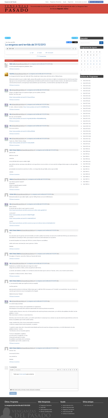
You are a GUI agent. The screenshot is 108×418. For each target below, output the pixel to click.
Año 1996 (86, 156)
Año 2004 (87, 136)
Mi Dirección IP (89, 405)
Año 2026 (86, 80)
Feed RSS (42, 407)
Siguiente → (74, 38)
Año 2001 (86, 143)
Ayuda (64, 2)
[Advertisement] (54, 24)
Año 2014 (87, 111)
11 (87, 61)
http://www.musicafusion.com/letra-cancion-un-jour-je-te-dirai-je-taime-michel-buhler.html (32, 223)
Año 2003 (86, 138)
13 (93, 61)
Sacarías (11, 73)
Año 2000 (86, 146)
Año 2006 (87, 131)
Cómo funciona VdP (67, 411)
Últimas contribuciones (46, 411)
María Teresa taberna (15, 150)
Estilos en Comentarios (68, 413)
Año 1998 (86, 151)
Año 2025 (87, 83)
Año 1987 (86, 179)
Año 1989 (86, 174)
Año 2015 (87, 108)
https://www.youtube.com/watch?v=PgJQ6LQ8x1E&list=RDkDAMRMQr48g (27, 118)
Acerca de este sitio (68, 405)
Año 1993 (86, 164)
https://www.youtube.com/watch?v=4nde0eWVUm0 (22, 218)
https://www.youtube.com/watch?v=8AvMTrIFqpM (21, 215)
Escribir (12, 369)
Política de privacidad (68, 407)
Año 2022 (86, 90)
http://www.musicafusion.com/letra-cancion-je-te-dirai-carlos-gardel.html (28, 210)
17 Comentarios (42, 56)
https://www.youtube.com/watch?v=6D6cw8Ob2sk (22, 131)
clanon (11, 179)
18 (87, 64)
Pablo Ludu (12, 64)
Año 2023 (86, 88)
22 (99, 64)
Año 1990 (86, 171)
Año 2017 (86, 103)
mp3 (32, 52)
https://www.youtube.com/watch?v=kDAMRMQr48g (36, 107)
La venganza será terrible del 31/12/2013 (25, 44)
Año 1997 (86, 154)
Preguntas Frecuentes (68, 409)
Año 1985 (86, 184)
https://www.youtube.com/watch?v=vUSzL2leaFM (21, 142)
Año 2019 (86, 98)
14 (96, 61)
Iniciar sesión (22, 374)
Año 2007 (86, 128)
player (40, 52)
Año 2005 (87, 133)
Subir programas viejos (46, 409)
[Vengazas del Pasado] (16, 11)
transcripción (50, 52)
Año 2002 (87, 141)
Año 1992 (86, 166)
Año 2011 (86, 118)
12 (90, 61)
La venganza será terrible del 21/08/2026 (17, 405)
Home (46, 2)
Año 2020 (86, 95)
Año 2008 (87, 126)
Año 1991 (86, 169)
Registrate (70, 2)
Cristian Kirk (12, 194)
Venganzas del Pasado (10, 2)
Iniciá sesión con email (81, 2)
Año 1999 (86, 149)
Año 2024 (87, 85)
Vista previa (17, 369)
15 (99, 61)
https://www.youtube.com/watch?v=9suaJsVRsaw (22, 97)
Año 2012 (86, 116)
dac (10, 90)
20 (93, 64)
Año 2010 (86, 121)
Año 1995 (86, 159)
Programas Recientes (55, 2)
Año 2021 (86, 93)
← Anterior (8, 38)
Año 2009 (87, 123)
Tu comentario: (13, 367)
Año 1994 (87, 161)
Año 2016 (86, 106)
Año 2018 (86, 101)
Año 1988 (86, 176)
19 (90, 64)
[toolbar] (67, 370)
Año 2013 (86, 113)
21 (96, 64)
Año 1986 (86, 181)
